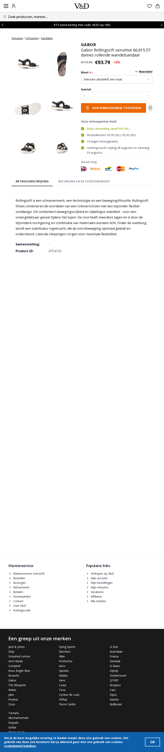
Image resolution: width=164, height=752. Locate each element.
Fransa (114, 656)
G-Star (114, 647)
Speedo (64, 671)
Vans (62, 680)
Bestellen (19, 578)
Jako (11, 695)
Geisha (114, 699)
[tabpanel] (82, 223)
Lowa (62, 685)
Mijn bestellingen (102, 583)
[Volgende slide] (161, 24)
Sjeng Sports (67, 647)
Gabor (12, 680)
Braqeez (115, 685)
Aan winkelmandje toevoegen (116, 108)
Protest (13, 699)
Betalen (18, 592)
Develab (115, 661)
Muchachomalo (18, 718)
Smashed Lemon (19, 656)
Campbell (14, 666)
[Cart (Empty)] (158, 6)
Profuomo (65, 661)
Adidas (63, 675)
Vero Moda (15, 661)
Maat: (87, 72)
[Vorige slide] (2, 24)
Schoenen (32, 38)
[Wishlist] (149, 6)
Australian (116, 651)
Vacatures (97, 592)
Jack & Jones (16, 647)
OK (152, 742)
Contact (18, 601)
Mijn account (99, 578)
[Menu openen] (6, 6)
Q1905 (114, 680)
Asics (62, 666)
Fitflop (63, 699)
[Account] (14, 6)
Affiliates (96, 596)
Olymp (114, 671)
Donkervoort (118, 675)
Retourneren (21, 587)
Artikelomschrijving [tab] (32, 181)
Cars (113, 690)
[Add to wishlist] (150, 108)
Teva (62, 690)
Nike (62, 656)
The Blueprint (17, 685)
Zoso (11, 704)
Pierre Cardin (67, 704)
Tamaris (13, 713)
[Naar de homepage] (81, 6)
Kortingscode (21, 610)
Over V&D (19, 606)
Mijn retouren (99, 587)
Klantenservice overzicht (29, 573)
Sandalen (47, 38)
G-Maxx (115, 666)
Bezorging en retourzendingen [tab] (84, 181)
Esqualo (13, 722)
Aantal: (86, 89)
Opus (113, 695)
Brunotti (13, 675)
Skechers (65, 651)
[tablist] (63, 182)
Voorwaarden (22, 596)
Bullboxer (116, 704)
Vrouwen (17, 38)
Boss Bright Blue (19, 671)
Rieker (12, 690)
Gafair (12, 727)
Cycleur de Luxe (69, 695)
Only (11, 651)
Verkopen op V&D (102, 573)
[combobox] (82, 16)
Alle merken (98, 601)
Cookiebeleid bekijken (20, 746)
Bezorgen (19, 583)
